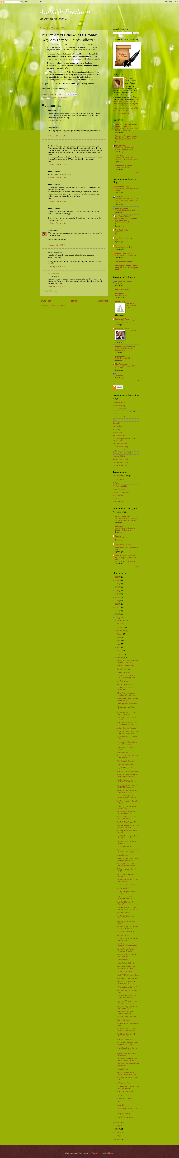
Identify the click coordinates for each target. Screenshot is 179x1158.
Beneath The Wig (119, 406)
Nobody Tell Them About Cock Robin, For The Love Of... (127, 775)
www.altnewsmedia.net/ (124, 262)
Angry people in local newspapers (123, 545)
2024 (117, 584)
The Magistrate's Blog (120, 465)
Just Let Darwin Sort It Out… (127, 684)
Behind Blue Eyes (122, 290)
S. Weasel (116, 483)
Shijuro (115, 420)
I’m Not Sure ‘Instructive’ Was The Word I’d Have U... (127, 791)
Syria (117, 240)
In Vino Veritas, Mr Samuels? (127, 987)
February (120, 654)
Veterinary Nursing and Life (122, 453)
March (119, 651)
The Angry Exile (118, 480)
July (118, 637)
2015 (117, 614)
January (120, 657)
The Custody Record (120, 409)
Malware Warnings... (124, 1020)
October (120, 627)
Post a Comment (51, 291)
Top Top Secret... (123, 1095)
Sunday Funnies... (123, 752)
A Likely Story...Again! (124, 1098)
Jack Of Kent (117, 426)
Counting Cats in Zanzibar (125, 346)
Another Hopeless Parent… (126, 728)
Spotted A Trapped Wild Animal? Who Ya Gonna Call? (128, 898)
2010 (117, 1132)
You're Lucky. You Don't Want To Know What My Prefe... (127, 677)
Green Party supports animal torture (131, 305)
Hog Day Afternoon (119, 435)
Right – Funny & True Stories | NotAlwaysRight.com (126, 125)
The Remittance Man (120, 486)
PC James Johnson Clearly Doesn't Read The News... (127, 1030)
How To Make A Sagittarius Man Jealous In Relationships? (125, 529)
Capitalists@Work (122, 319)
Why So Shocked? (123, 888)
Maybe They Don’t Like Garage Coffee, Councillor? (127, 661)
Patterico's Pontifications (121, 492)
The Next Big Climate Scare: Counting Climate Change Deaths (126, 159)
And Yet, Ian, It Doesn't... (125, 972)
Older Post (102, 301)
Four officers (52, 45)
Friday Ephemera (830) (123, 358)
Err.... (118, 1102)
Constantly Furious (122, 329)
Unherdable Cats (121, 208)
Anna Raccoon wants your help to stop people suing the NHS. (126, 558)
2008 (117, 1139)
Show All (137, 172)
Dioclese (118, 374)
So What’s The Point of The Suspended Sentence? (126, 996)
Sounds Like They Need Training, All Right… (125, 1012)
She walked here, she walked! (125, 561)
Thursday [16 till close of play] (125, 210)
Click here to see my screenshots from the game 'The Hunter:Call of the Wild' (125, 108)
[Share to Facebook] (74, 94)
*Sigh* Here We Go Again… (126, 761)
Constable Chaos (119, 403)
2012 (117, 1126)
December (121, 620)
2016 (117, 611)
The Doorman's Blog (120, 417)
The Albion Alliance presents (126, 136)
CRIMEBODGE (120, 146)
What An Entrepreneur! (124, 1039)
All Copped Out (118, 429)
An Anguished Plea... (124, 1083)
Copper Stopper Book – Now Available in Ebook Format (124, 149)
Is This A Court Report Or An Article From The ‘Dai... (127, 724)
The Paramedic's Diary (121, 462)
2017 (117, 607)
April (119, 647)
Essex (50, 98)
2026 (117, 577)
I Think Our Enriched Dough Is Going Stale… (127, 807)
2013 (117, 1122)
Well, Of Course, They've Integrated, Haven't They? (127, 945)
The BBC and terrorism (122, 167)
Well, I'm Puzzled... (123, 913)
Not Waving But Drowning (123, 248)
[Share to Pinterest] (76, 94)
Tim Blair (116, 498)
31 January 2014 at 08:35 (57, 201)
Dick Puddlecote (121, 364)
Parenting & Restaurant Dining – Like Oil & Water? (128, 818)
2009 (117, 1136)
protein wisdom (118, 501)
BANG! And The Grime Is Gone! (128, 975)
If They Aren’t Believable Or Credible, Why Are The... (126, 694)
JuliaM (50, 230)
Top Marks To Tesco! (124, 935)
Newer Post (45, 301)
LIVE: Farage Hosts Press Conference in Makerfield (123, 223)
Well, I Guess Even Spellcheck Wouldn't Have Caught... (128, 851)
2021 (117, 594)
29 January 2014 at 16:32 (57, 136)
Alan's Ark (119, 526)
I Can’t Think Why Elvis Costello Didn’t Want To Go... (128, 796)
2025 (117, 580)
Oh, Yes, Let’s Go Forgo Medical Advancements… (126, 865)
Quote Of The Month (124, 669)
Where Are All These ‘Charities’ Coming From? (127, 699)
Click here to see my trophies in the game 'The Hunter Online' (125, 104)
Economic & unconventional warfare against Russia (124, 322)
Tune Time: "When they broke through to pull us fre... (127, 1002)
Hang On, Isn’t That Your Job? (127, 771)
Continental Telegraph (123, 166)
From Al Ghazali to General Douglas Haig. (124, 349)
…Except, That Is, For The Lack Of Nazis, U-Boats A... (127, 908)
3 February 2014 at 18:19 (56, 286)
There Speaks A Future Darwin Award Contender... (127, 743)
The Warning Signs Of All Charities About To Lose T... (127, 917)
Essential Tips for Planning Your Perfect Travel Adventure (125, 139)
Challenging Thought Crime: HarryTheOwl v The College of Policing (126, 267)
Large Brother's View (120, 450)
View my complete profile (121, 113)
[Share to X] (71, 94)
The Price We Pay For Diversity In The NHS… (128, 880)
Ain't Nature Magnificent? (125, 846)
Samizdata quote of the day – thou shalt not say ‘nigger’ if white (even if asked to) (126, 200)
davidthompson (121, 356)
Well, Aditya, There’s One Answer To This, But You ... (127, 967)
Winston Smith (118, 432)
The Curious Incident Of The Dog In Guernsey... (127, 1113)
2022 (117, 591)
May (119, 644)
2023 (117, 587)
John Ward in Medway (123, 238)
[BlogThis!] (69, 94)
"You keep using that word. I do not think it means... (128, 1087)
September (121, 630)
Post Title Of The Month (125, 666)
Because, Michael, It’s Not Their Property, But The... (128, 826)
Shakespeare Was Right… (126, 764)
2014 (117, 618)
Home (74, 301)
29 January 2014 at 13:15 (57, 121)
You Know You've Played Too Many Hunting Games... (127, 1059)
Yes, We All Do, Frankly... (126, 768)
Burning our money (122, 246)
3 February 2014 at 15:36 (56, 267)
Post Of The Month (123, 672)
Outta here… (119, 283)
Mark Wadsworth (121, 230)
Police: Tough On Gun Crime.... (128, 1108)
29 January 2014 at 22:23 (57, 164)
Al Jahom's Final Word (123, 282)
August (119, 634)
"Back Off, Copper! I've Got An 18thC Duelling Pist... (127, 927)
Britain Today (120, 301)
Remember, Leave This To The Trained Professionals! (127, 732)
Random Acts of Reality (121, 459)
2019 (117, 601)
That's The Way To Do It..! (126, 963)
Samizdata (119, 196)
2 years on (118, 232)
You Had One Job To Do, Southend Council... (125, 950)
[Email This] (67, 94)
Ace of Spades (118, 495)
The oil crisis (119, 376)
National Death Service (123, 254)
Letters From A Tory (122, 516)
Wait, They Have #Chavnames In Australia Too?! (127, 1007)
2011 (117, 1129)
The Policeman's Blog (120, 447)
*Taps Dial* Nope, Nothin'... (126, 1092)
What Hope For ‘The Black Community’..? (126, 983)
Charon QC (116, 423)
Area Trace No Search (120, 444)
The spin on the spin (122, 538)
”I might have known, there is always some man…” (127, 1049)
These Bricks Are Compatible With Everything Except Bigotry (126, 129)
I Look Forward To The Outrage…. (126, 255)
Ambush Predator (65, 11)
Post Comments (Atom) (57, 306)
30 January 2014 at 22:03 (57, 177)
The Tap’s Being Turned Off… (127, 822)
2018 (117, 604)
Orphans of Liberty (122, 187)
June (119, 641)
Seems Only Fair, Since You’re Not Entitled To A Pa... (127, 859)
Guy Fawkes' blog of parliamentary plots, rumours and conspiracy (126, 218)
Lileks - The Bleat (119, 489)
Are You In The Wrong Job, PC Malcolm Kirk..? (127, 939)
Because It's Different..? (125, 932)
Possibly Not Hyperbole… (126, 1117)
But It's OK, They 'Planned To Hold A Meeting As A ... (127, 786)
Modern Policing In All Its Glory (127, 978)
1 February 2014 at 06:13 (56, 245)
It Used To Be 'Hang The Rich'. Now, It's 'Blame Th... (127, 837)
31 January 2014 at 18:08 (57, 223)
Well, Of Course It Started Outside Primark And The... (127, 1073)
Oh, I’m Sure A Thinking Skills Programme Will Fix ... (127, 812)
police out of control (60, 98)
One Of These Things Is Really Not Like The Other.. (127, 1043)
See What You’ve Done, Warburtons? (125, 689)
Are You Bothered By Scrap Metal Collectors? (126, 713)
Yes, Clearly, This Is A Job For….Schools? (126, 1035)
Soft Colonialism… (123, 681)
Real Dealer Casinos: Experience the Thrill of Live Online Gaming (126, 519)
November (121, 624)
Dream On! (120, 1105)
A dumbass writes (121, 295)
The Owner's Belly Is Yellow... (127, 885)
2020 (117, 597)
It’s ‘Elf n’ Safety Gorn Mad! (126, 1017)
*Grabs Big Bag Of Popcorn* (127, 704)
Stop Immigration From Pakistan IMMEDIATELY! (126, 781)
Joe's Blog (119, 156)
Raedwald (118, 536)
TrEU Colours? (131, 331)
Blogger (110, 1153)
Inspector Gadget (119, 456)
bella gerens (119, 294)
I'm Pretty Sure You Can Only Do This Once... (127, 955)
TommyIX (95, 1153)
